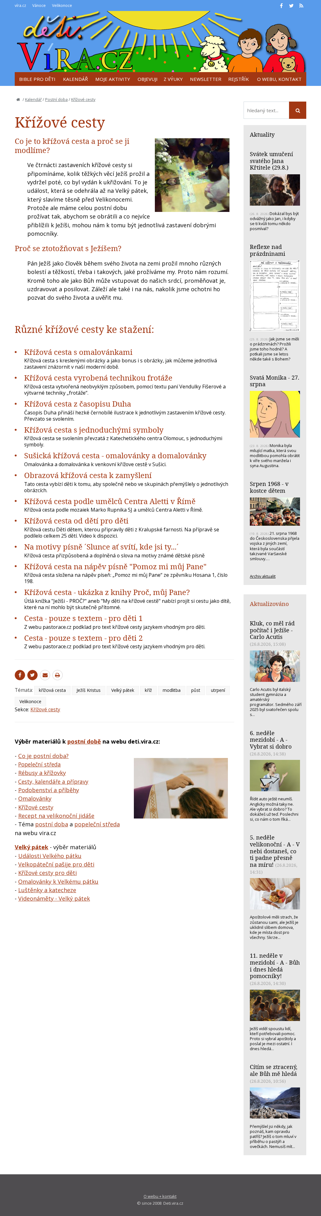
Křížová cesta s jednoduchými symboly (94, 429)
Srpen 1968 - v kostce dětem (269, 487)
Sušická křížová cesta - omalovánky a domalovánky (115, 455)
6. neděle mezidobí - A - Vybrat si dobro (271, 739)
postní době (84, 741)
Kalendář (33, 99)
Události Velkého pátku (50, 856)
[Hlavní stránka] (18, 99)
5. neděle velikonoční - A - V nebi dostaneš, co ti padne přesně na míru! (275, 851)
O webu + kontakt (160, 1196)
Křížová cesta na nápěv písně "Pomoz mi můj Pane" (115, 566)
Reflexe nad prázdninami (267, 250)
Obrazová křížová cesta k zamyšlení (88, 475)
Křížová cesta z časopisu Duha (77, 403)
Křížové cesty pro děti (47, 872)
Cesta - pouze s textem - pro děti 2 (83, 638)
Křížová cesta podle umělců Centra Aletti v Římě (110, 501)
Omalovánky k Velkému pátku (58, 881)
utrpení (218, 690)
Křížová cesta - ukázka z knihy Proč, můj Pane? (107, 592)
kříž (148, 690)
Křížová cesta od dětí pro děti (76, 520)
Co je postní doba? (43, 756)
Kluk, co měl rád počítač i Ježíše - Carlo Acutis (272, 629)
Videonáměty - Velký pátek (54, 898)
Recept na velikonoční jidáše (56, 815)
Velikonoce (30, 701)
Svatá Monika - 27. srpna (274, 381)
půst (195, 690)
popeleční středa (97, 824)
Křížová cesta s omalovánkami (78, 352)
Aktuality (262, 134)
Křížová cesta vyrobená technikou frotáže (98, 377)
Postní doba (56, 99)
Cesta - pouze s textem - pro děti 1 (83, 618)
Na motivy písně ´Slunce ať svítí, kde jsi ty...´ (101, 546)
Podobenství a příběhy (48, 790)
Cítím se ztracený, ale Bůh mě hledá (273, 1070)
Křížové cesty (83, 99)
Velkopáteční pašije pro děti (56, 864)
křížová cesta (52, 690)
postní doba (51, 824)
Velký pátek (122, 690)
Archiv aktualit (263, 576)
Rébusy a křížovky (42, 772)
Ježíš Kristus (88, 690)
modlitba (172, 690)
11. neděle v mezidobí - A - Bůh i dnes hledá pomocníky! (275, 966)
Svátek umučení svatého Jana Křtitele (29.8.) (271, 160)
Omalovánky (34, 798)
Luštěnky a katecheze (47, 890)
